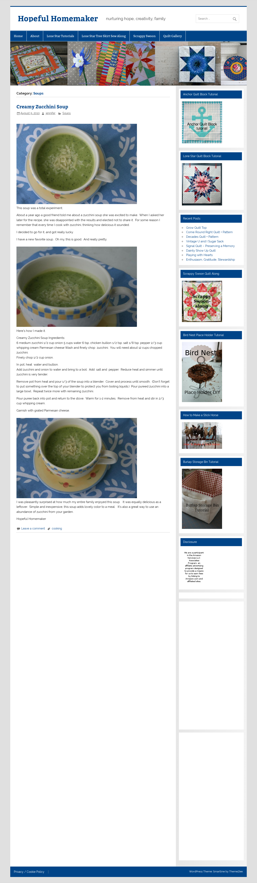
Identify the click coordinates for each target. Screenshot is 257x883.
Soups (66, 113)
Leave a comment (33, 528)
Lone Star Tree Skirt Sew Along (104, 36)
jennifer (50, 113)
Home (18, 36)
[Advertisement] (194, 665)
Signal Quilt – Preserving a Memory (210, 246)
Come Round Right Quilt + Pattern (209, 232)
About (34, 36)
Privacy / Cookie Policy (29, 872)
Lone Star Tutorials (60, 36)
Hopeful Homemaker (58, 18)
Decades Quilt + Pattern (202, 237)
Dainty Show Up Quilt (201, 250)
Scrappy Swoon (144, 36)
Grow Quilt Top (196, 228)
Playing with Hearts (199, 255)
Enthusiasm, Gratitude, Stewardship (210, 259)
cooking (57, 528)
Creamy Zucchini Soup (42, 106)
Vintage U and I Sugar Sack (205, 241)
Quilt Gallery (172, 36)
